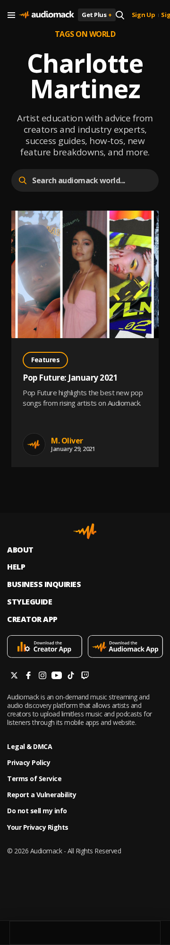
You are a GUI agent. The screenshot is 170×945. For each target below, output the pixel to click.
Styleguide (29, 602)
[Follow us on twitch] (85, 676)
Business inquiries (44, 584)
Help (16, 567)
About (20, 550)
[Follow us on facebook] (28, 676)
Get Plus (97, 14)
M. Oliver (67, 440)
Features (45, 359)
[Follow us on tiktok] (71, 676)
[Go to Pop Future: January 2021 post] (85, 276)
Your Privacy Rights (37, 827)
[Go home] (46, 15)
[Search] (120, 15)
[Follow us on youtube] (57, 676)
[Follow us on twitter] (14, 676)
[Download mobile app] (44, 647)
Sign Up (143, 15)
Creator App (32, 619)
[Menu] (11, 15)
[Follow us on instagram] (42, 676)
